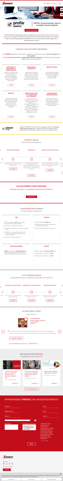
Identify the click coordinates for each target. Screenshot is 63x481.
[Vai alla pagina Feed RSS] (12, 464)
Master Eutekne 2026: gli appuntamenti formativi (51, 372)
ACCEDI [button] (7, 470)
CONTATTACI (33, 343)
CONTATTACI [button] (31, 197)
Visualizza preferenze (51, 479)
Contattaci (54, 3)
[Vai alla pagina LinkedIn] (4, 464)
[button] (60, 474)
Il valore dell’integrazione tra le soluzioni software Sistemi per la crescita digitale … (31, 374)
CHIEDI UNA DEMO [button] (31, 30)
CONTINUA (14, 383)
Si (42, 440)
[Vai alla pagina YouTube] (7, 464)
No (47, 440)
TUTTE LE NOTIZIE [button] (31, 389)
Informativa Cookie (34, 476)
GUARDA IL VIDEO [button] (16, 338)
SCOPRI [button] (11, 85)
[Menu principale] (59, 3)
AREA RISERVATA (47, 3)
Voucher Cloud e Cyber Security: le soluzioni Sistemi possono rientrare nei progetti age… (11, 374)
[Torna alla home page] (7, 3)
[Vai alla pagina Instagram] (10, 464)
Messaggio (8, 423)
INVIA (31, 444)
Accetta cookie (11, 479)
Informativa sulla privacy (29, 423)
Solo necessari (31, 479)
